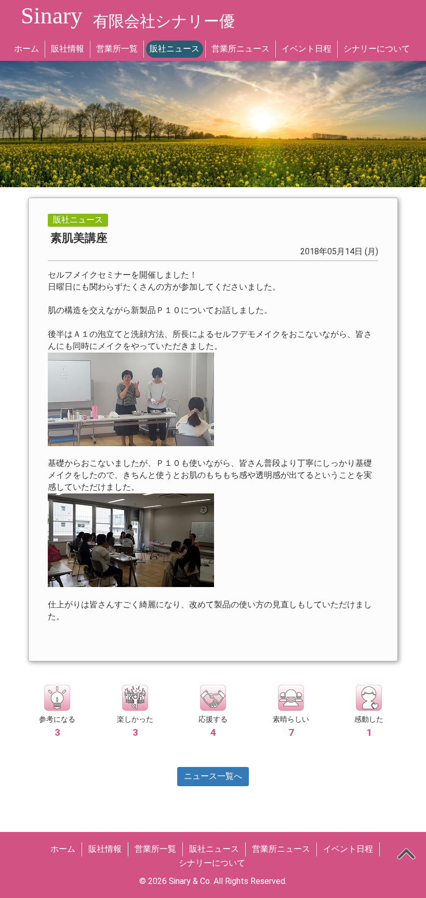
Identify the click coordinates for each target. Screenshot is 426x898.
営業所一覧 (117, 49)
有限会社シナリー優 (164, 21)
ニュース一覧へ (213, 776)
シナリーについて (376, 49)
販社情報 (67, 49)
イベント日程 (306, 49)
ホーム (26, 49)
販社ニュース (174, 49)
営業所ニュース (240, 49)
